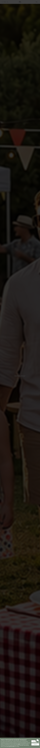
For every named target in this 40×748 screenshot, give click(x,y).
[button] (2, 2)
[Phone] (7, 1)
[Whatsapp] (5, 1)
